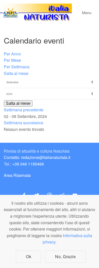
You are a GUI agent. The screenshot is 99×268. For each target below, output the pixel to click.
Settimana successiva (23, 123)
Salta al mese (16, 73)
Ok (28, 256)
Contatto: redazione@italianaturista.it (37, 157)
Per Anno (12, 54)
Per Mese (12, 60)
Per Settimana (16, 67)
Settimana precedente (23, 110)
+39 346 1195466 (28, 164)
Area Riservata (17, 175)
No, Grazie (65, 256)
